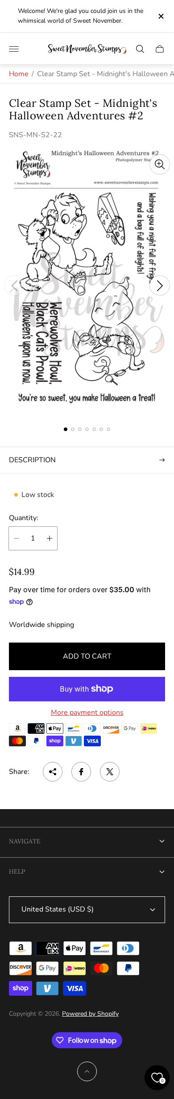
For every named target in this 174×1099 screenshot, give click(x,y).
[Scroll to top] (87, 1071)
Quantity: (23, 518)
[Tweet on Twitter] (110, 772)
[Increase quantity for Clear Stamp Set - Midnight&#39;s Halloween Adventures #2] (49, 538)
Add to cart (87, 656)
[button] (65, 429)
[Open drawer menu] (14, 49)
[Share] (52, 772)
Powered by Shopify (90, 1013)
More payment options (87, 712)
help (17, 871)
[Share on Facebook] (81, 772)
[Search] (140, 49)
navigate (25, 841)
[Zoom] (160, 164)
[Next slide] (160, 285)
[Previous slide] (14, 285)
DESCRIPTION (32, 460)
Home (19, 74)
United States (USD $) (57, 909)
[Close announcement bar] (160, 16)
